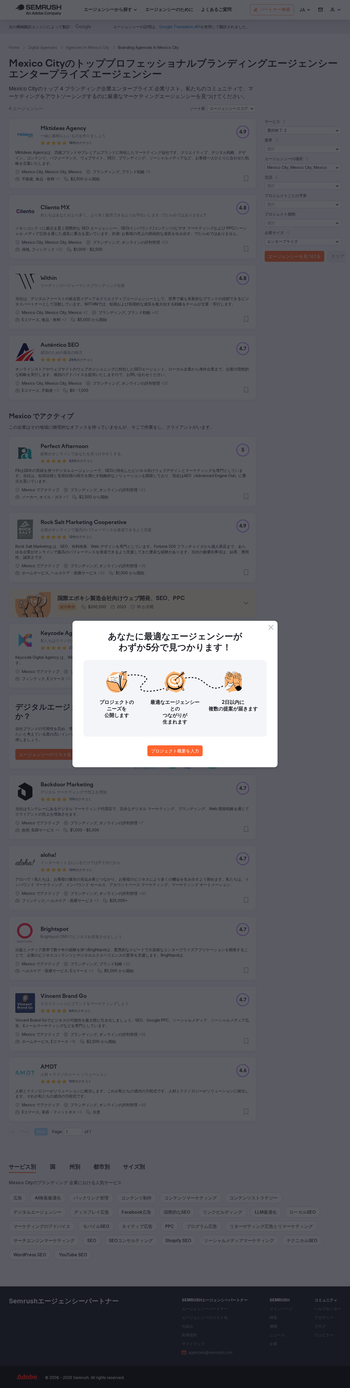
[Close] (271, 627)
